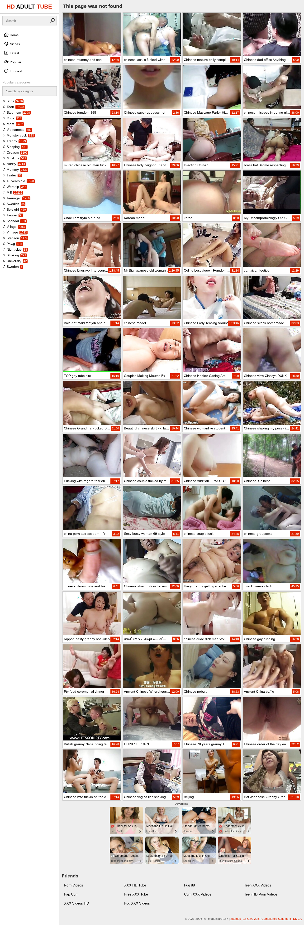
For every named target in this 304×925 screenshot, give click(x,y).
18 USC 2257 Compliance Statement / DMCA (272, 918)
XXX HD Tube (135, 885)
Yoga (13, 118)
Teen (15, 107)
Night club (16, 249)
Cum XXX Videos (197, 894)
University (16, 261)
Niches (14, 44)
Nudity (15, 164)
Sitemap (235, 918)
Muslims (16, 158)
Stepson (17, 238)
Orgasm (17, 152)
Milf (14, 192)
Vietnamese (19, 129)
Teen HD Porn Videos (261, 894)
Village (15, 227)
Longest (15, 71)
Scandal (16, 221)
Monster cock (20, 135)
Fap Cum (71, 894)
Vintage (16, 232)
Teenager (18, 198)
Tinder (14, 175)
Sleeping (16, 147)
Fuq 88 (189, 885)
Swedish (15, 204)
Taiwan (14, 215)
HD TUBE (29, 6)
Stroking (16, 255)
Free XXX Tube (136, 894)
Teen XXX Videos (257, 885)
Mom (14, 124)
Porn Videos (73, 885)
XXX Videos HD (76, 903)
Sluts (14, 101)
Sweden (14, 266)
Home (14, 35)
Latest (14, 53)
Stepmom (18, 112)
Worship (16, 187)
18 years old (20, 181)
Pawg (14, 244)
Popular (15, 62)
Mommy (17, 169)
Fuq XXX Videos (137, 903)
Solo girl (16, 209)
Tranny (16, 141)
